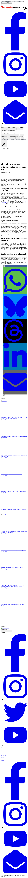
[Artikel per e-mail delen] (15, 393)
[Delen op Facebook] (4, 266)
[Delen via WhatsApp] (15, 293)
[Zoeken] (14, 133)
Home (2, 752)
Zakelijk (12, 172)
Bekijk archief (4, 629)
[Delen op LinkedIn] (15, 369)
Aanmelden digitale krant (6, 631)
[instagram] (15, 77)
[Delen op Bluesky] (15, 317)
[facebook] (15, 50)
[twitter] (15, 723)
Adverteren (3, 755)
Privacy (2, 757)
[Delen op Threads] (15, 342)
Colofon (2, 760)
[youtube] (15, 99)
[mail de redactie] (15, 123)
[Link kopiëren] (4, 395)
